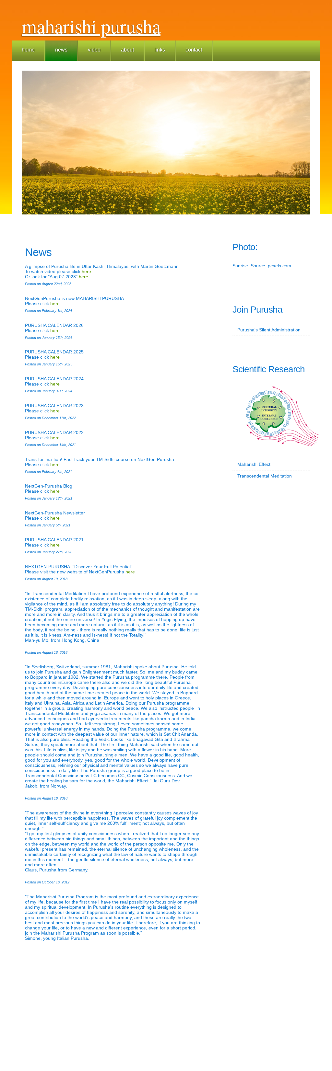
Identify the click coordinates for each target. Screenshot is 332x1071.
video (94, 49)
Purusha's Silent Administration (269, 329)
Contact (193, 49)
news (61, 49)
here (86, 271)
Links (159, 49)
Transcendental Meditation (264, 475)
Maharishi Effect (253, 464)
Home (28, 49)
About (127, 49)
